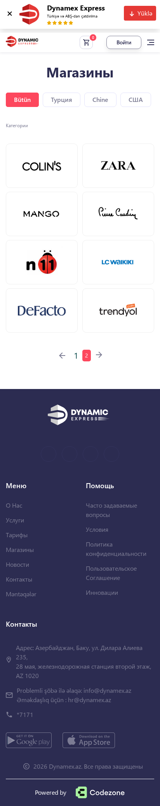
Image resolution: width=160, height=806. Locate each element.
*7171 (25, 714)
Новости (17, 564)
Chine (100, 99)
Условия (97, 529)
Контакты (19, 579)
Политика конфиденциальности (116, 548)
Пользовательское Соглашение (111, 573)
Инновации (102, 592)
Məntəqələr (21, 594)
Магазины (20, 549)
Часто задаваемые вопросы (111, 510)
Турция (61, 99)
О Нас (14, 505)
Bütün (22, 99)
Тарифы (17, 535)
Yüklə (144, 13)
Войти (124, 42)
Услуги (15, 520)
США (136, 99)
